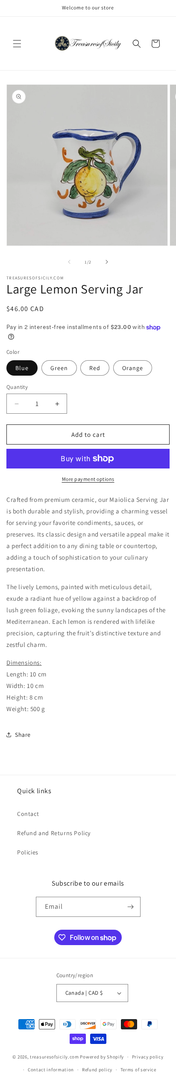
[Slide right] (106, 261)
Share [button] (23, 734)
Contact (28, 814)
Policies (27, 852)
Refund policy (97, 1070)
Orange (132, 368)
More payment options (88, 479)
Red (94, 368)
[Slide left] (69, 261)
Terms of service (138, 1070)
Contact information (51, 1070)
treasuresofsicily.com (54, 1057)
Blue (22, 368)
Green (59, 368)
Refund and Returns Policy (54, 833)
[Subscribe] (130, 907)
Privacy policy (148, 1057)
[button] (17, 43)
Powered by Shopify (102, 1057)
